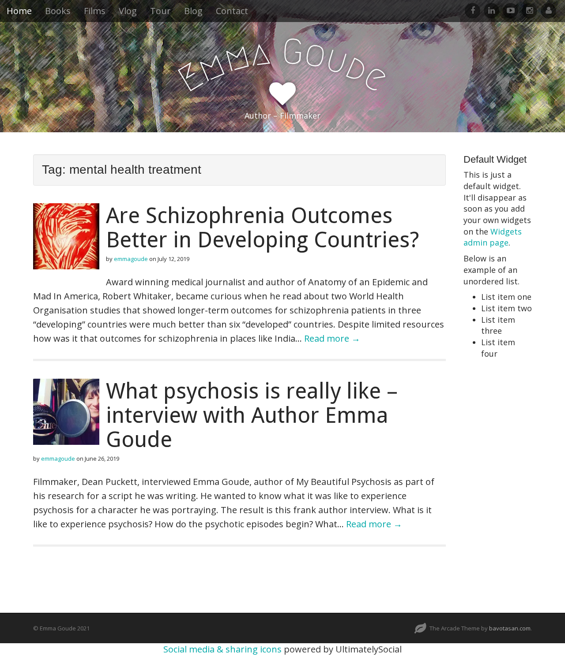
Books (58, 11)
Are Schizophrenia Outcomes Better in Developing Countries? (262, 227)
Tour (160, 11)
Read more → (332, 338)
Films (94, 11)
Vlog (128, 11)
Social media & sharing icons (223, 649)
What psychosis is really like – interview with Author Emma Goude (252, 415)
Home (19, 11)
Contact (232, 11)
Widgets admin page (492, 237)
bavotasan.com (510, 628)
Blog (193, 11)
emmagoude (131, 259)
